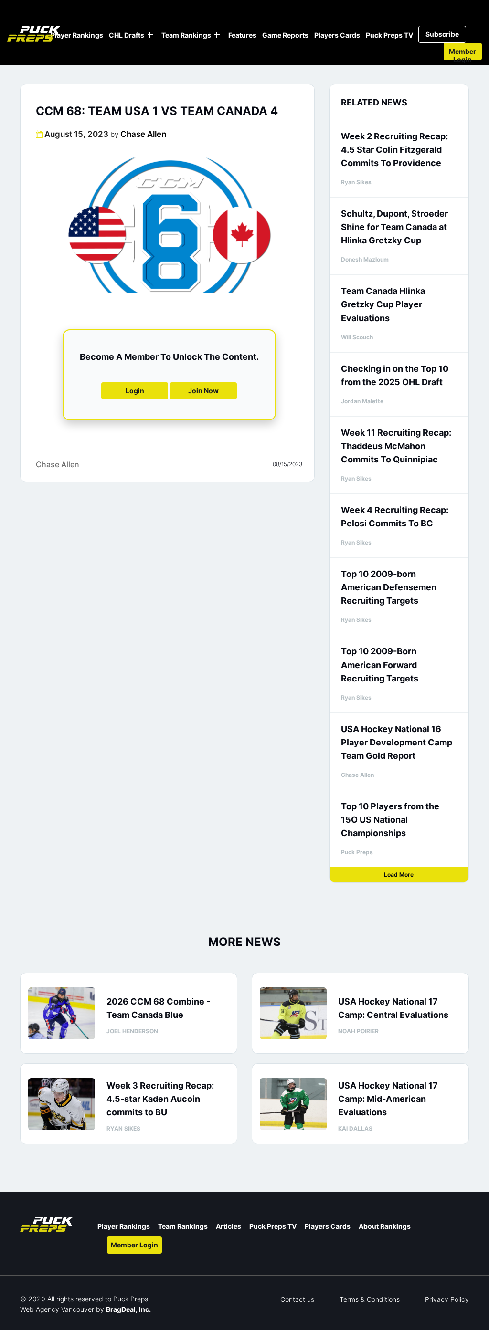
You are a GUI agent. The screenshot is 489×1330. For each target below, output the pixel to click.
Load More (399, 874)
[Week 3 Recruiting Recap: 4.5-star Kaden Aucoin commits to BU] (61, 1104)
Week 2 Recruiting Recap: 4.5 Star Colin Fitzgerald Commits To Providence (394, 149)
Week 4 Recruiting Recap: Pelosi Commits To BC (394, 516)
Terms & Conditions (370, 1299)
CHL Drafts (126, 35)
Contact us (297, 1299)
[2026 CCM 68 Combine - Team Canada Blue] (61, 1013)
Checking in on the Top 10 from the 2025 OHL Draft (394, 375)
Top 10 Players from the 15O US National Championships (390, 819)
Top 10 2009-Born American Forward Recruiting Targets (379, 664)
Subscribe (442, 34)
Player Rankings (77, 35)
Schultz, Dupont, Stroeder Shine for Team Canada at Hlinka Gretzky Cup (394, 227)
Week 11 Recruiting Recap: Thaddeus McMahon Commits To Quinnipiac (396, 446)
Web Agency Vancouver (57, 1309)
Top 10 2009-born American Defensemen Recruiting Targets (388, 587)
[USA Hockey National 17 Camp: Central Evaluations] (293, 1013)
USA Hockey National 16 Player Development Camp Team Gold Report (396, 742)
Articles (228, 1226)
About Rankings (385, 1226)
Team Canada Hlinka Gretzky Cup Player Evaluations (383, 304)
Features (242, 35)
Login (135, 391)
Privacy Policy (447, 1299)
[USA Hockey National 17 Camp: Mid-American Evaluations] (293, 1104)
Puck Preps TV (389, 35)
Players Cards (337, 35)
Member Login (462, 53)
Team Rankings (186, 35)
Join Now (203, 391)
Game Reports (285, 35)
